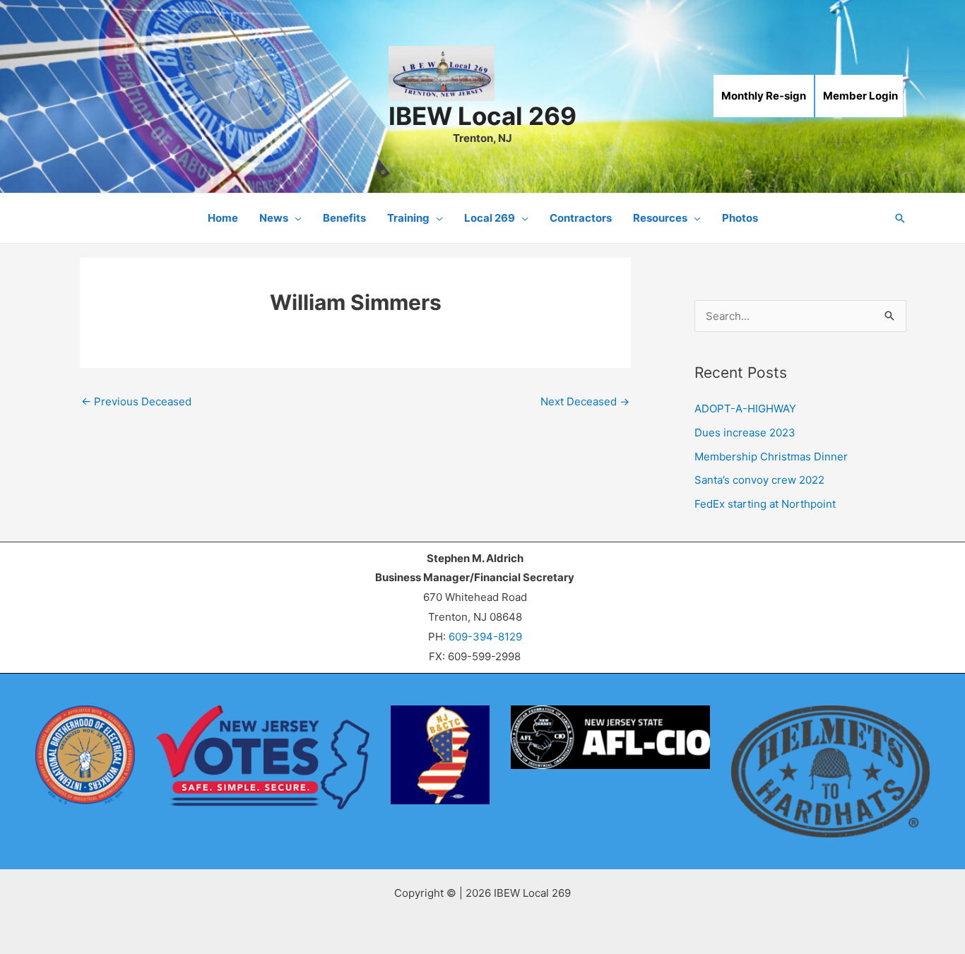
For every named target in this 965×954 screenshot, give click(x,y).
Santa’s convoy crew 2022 (759, 480)
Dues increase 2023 (744, 432)
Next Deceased (584, 401)
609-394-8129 (485, 636)
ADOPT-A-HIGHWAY (745, 408)
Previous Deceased (136, 401)
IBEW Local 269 (482, 116)
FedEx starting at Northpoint (765, 504)
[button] (295, 218)
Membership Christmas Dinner (771, 456)
